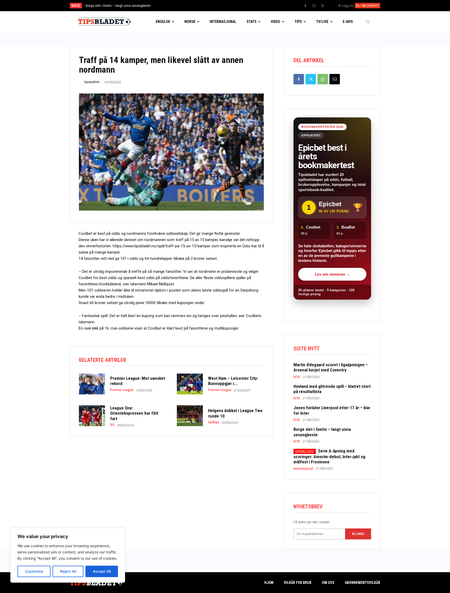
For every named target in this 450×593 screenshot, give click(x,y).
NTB (296, 376)
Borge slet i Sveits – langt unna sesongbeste (118, 6)
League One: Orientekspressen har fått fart (134, 413)
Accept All (102, 571)
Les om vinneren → (332, 274)
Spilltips (214, 422)
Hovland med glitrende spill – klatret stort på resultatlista (332, 389)
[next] (242, 5)
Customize (34, 571)
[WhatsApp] (322, 79)
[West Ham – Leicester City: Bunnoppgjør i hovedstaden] (190, 384)
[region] (67, 555)
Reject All (68, 571)
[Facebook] (305, 6)
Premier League (122, 390)
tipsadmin (91, 82)
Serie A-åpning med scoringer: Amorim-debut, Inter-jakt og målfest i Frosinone (329, 456)
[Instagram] (314, 6)
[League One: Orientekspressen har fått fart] (92, 415)
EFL (112, 424)
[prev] (234, 5)
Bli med (358, 534)
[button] (367, 21)
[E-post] (334, 79)
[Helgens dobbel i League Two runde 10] (190, 415)
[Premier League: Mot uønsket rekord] (92, 384)
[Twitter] (322, 6)
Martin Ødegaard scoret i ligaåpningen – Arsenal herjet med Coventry (330, 367)
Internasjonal (303, 468)
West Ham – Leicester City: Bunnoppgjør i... (233, 381)
